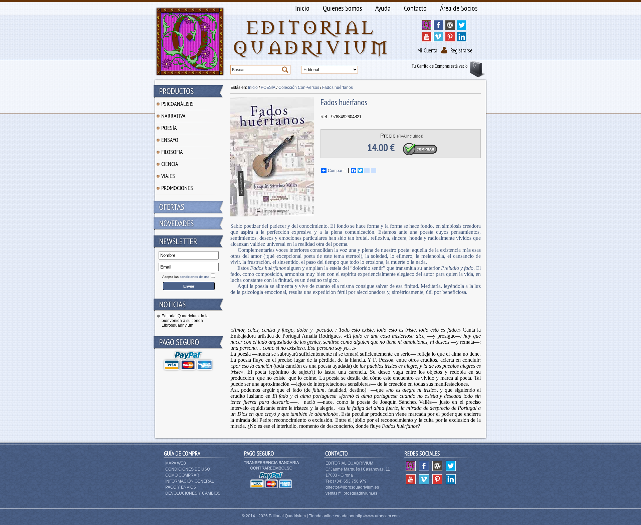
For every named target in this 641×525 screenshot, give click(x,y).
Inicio (302, 8)
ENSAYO (169, 140)
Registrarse (461, 50)
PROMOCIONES (177, 188)
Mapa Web (175, 463)
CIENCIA (169, 164)
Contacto (415, 8)
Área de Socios (458, 8)
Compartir (337, 170)
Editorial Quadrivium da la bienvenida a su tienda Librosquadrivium (185, 321)
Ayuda (383, 8)
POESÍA (169, 128)
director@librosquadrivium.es (352, 487)
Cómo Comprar (182, 475)
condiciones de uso (195, 277)
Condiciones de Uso (187, 469)
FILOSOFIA (172, 152)
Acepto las (186, 277)
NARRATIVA (173, 116)
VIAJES (168, 176)
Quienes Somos (342, 8)
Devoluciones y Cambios (192, 493)
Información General (189, 481)
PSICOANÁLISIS (177, 104)
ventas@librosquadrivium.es (351, 493)
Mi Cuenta (427, 50)
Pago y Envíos (180, 487)
